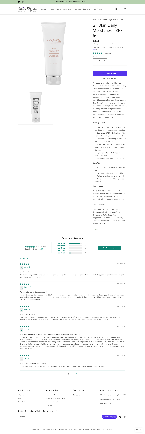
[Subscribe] (51, 416)
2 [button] (71, 374)
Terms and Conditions (53, 402)
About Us (21, 395)
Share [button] (97, 229)
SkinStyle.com (41, 429)
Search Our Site (23, 402)
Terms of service (84, 429)
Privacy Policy (50, 405)
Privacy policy (73, 429)
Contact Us (77, 395)
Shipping (95, 44)
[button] (44, 9)
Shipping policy (95, 429)
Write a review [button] (109, 248)
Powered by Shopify (51, 429)
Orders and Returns (52, 395)
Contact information (107, 429)
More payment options (109, 78)
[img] (25, 264)
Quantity (95, 57)
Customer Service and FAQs (55, 398)
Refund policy (63, 429)
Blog (19, 398)
